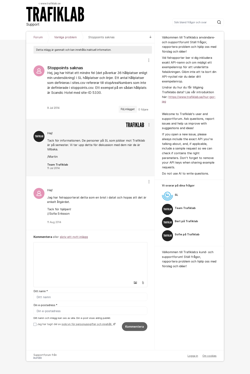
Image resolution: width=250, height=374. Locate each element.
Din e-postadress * (45, 305)
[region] (90, 86)
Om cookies (209, 355)
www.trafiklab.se (50, 3)
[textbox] (90, 260)
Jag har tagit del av (74, 324)
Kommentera (134, 326)
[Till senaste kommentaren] (150, 37)
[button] (135, 282)
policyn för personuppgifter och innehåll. (87, 324)
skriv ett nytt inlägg (74, 237)
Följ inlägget (128, 109)
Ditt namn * (40, 291)
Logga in (193, 355)
